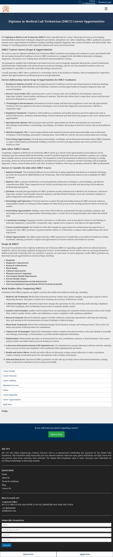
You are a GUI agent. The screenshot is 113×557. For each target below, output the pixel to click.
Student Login (105, 2)
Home (4, 474)
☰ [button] (106, 8)
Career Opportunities (12, 399)
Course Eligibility (10, 395)
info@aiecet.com (9, 511)
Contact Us (6, 488)
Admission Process (10, 385)
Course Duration (10, 376)
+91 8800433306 (88, 3)
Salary (5, 390)
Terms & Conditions (10, 481)
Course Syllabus (9, 380)
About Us (6, 478)
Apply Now (7, 404)
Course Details (9, 371)
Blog (4, 485)
